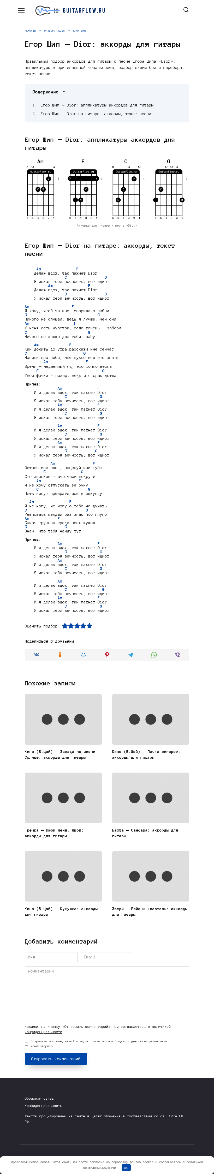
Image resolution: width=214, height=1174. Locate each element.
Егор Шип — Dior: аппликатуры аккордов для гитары (97, 105)
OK (126, 1167)
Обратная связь (39, 1098)
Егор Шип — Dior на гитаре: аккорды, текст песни (96, 114)
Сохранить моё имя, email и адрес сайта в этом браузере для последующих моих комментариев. (99, 1044)
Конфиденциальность (43, 1106)
